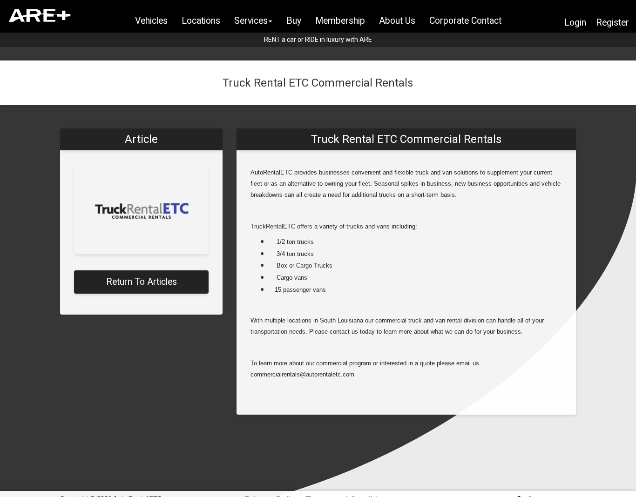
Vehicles (151, 20)
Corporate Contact (465, 20)
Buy (293, 20)
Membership (340, 20)
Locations (201, 20)
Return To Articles (141, 281)
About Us (397, 20)
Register (612, 23)
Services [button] (251, 20)
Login (575, 23)
